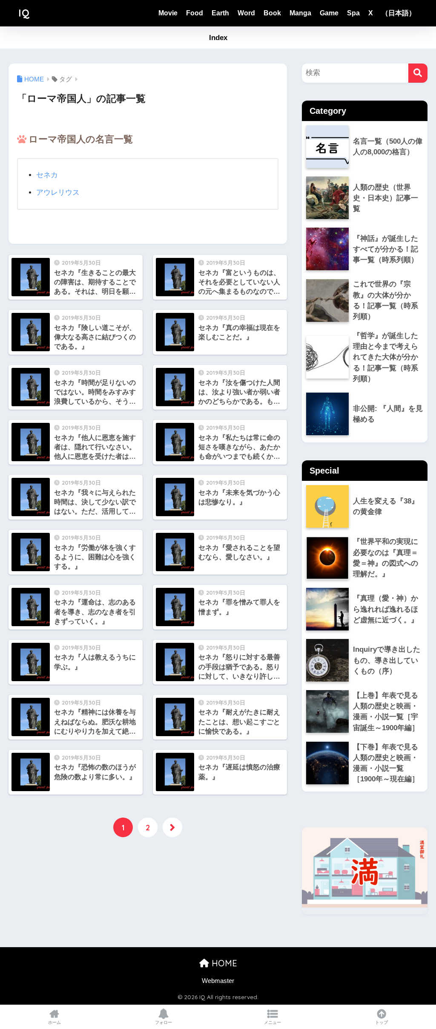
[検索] (417, 73)
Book (272, 13)
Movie (168, 13)
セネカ (47, 175)
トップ (381, 1022)
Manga (300, 13)
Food (194, 13)
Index (218, 38)
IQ (24, 13)
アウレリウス (58, 192)
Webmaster (218, 980)
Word (246, 13)
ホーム (54, 1022)
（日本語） (399, 13)
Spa (353, 13)
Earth (220, 13)
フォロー (163, 1022)
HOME (223, 963)
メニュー (272, 1022)
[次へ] (172, 827)
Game (329, 13)
